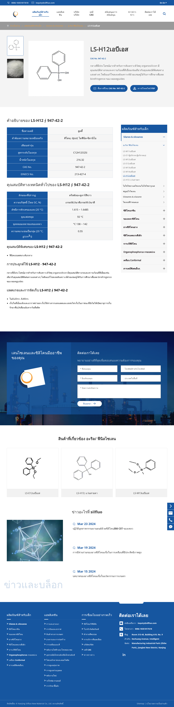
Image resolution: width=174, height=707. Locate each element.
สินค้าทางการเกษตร (54, 634)
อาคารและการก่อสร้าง (55, 639)
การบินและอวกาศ (53, 629)
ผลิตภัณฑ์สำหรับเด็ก (40, 13)
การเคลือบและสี (53, 644)
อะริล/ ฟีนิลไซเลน (75, 25)
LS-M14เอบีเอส (129, 171)
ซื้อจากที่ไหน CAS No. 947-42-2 (109, 88)
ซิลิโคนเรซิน (129, 210)
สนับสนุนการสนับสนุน (111, 13)
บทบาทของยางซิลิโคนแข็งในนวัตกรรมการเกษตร (99, 576)
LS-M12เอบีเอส (129, 159)
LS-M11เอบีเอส (129, 151)
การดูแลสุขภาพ (52, 665)
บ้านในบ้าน (15, 25)
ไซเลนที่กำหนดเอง (131, 202)
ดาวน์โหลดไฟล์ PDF (144, 88)
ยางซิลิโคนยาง (130, 227)
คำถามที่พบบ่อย (90, 634)
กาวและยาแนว (52, 624)
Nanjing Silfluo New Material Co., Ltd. (35, 703)
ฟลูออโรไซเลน (129, 191)
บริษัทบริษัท (76, 13)
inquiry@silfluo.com (147, 623)
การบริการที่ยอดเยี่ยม (92, 639)
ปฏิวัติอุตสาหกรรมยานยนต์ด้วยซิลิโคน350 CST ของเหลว (103, 528)
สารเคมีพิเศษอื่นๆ (131, 268)
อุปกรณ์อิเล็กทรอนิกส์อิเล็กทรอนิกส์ (60, 655)
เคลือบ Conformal (132, 260)
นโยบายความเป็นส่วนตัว (156, 703)
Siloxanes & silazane (132, 196)
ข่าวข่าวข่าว (132, 13)
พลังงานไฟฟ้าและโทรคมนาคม (59, 649)
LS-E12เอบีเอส (129, 163)
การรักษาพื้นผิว (52, 686)
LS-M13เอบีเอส (129, 167)
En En (162, 2)
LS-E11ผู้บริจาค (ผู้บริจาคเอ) (134, 155)
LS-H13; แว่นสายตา (131, 179)
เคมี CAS (91, 13)
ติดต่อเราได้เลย (150, 13)
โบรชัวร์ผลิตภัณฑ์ (91, 629)
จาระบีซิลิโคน (130, 243)
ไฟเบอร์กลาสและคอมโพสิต (57, 660)
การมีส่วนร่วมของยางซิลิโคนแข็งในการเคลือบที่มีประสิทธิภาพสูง (107, 552)
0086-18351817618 (143, 629)
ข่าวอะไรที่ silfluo (87, 511)
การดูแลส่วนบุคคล (54, 670)
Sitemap (140, 703)
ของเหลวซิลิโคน (131, 218)
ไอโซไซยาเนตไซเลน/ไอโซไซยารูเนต (139, 186)
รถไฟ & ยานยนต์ (53, 680)
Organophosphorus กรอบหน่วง (139, 251)
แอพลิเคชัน (60, 13)
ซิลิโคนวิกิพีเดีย (90, 624)
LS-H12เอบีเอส (94, 25)
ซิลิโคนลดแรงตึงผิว (132, 235)
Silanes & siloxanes (54, 25)
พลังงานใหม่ (51, 675)
